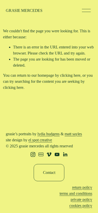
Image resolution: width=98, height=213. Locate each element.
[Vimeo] (49, 154)
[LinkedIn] (65, 154)
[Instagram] (32, 154)
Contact (49, 172)
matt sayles (73, 134)
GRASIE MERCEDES (24, 10)
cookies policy (80, 205)
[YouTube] (57, 154)
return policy (82, 187)
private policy (81, 199)
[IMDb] (40, 154)
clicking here (70, 75)
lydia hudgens (48, 134)
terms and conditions (76, 193)
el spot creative (40, 140)
